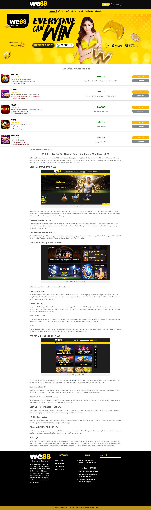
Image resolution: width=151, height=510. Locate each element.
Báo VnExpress (89, 507)
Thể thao (74, 11)
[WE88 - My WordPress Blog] (38, 4)
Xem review (140, 80)
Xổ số (81, 11)
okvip (67, 507)
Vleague (81, 507)
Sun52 (14, 90)
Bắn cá (61, 11)
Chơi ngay (141, 76)
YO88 (13, 120)
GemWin (15, 135)
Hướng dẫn (98, 11)
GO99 (13, 105)
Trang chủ (53, 11)
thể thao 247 (74, 507)
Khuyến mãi (88, 11)
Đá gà (67, 11)
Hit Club (15, 74)
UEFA (96, 507)
